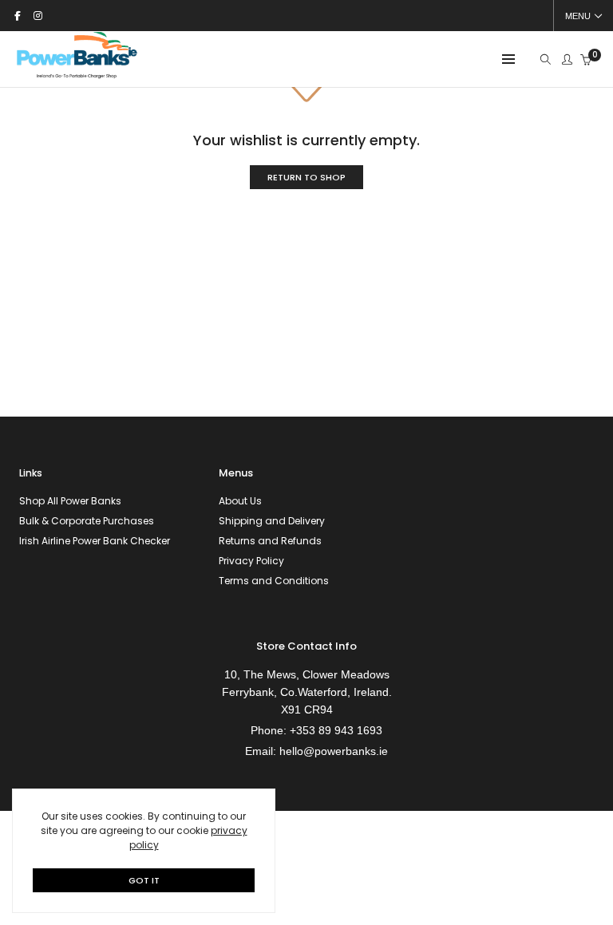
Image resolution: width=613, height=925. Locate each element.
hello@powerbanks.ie (333, 751)
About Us (240, 501)
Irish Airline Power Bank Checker (94, 540)
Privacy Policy (251, 560)
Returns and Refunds (270, 540)
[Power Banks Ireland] (76, 77)
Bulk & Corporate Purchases (86, 521)
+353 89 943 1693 (336, 730)
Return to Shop (306, 177)
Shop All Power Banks (70, 501)
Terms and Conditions (274, 580)
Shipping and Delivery (272, 521)
